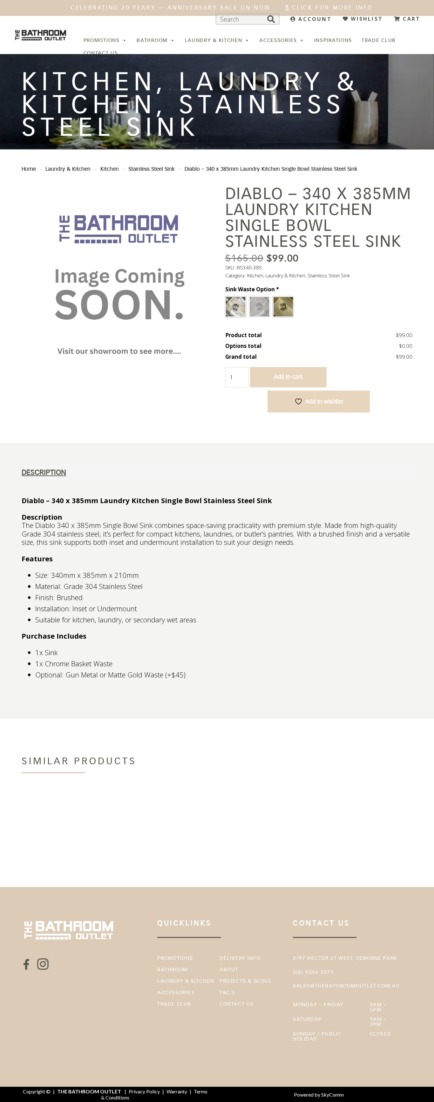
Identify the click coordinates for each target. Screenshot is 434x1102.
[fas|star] (26, 964)
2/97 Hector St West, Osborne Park (345, 958)
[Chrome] (235, 306)
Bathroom (152, 40)
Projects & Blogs (246, 981)
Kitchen (109, 169)
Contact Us (101, 53)
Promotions (102, 40)
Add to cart (288, 376)
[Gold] (283, 306)
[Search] (271, 19)
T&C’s (227, 992)
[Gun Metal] (259, 306)
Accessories (278, 40)
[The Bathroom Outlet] (41, 35)
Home (29, 169)
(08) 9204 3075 (313, 972)
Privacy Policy (144, 1091)
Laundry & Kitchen (213, 40)
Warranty (176, 1091)
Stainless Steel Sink (151, 169)
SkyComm (332, 1095)
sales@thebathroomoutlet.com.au (346, 986)
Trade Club (379, 40)
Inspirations (333, 40)
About (229, 970)
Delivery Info (240, 958)
